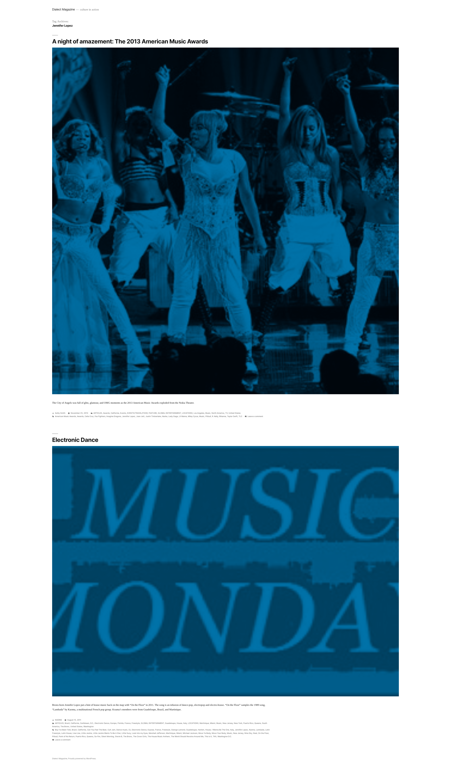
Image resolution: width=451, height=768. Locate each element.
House (179, 723)
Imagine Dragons (113, 416)
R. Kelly (215, 416)
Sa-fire (97, 736)
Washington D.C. (225, 736)
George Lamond (178, 730)
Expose (151, 730)
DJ (130, 730)
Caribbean (84, 723)
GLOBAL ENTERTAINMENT (169, 413)
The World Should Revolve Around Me (187, 736)
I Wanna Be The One (220, 730)
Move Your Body (219, 733)
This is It (208, 736)
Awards (106, 413)
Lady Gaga (173, 416)
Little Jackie (86, 733)
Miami (212, 723)
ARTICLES (97, 413)
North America (218, 413)
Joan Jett (140, 416)
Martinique (204, 723)
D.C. (92, 723)
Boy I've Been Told (63, 730)
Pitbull (208, 416)
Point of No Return (67, 736)
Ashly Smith (60, 413)
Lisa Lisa (76, 733)
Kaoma (252, 730)
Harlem (201, 730)
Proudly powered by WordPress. (82, 758)
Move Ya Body (204, 733)
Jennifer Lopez (128, 416)
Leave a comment (255, 416)
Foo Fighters (100, 416)
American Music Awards (65, 416)
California (115, 413)
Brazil (67, 723)
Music (207, 413)
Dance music (122, 730)
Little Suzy (126, 733)
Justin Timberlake (153, 416)
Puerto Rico (248, 723)
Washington (88, 726)
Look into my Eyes (140, 733)
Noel (255, 733)
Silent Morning (107, 736)
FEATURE (153, 413)
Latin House (66, 733)
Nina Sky (248, 733)
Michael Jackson (190, 733)
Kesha (164, 416)
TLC (240, 416)
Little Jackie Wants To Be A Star (107, 733)
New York (238, 723)
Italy (185, 723)
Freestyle (136, 723)
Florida (121, 723)
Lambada (260, 730)
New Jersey (228, 723)
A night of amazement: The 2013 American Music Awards (130, 41)
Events (123, 413)
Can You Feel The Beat (97, 730)
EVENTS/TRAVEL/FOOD (137, 413)
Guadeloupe (170, 723)
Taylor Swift (232, 416)
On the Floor (263, 733)
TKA (214, 736)
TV (226, 413)
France (128, 723)
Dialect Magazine (63, 9)
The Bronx (64, 726)
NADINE (58, 720)
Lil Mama (183, 416)
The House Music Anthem (159, 736)
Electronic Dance (75, 439)
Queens (257, 723)
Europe (113, 723)
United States (235, 413)
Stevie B (118, 736)
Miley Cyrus (193, 416)
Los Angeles (199, 413)
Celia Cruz (89, 416)
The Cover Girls (140, 736)
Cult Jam (111, 730)
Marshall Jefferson (157, 733)
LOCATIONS (187, 413)
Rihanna (222, 416)
